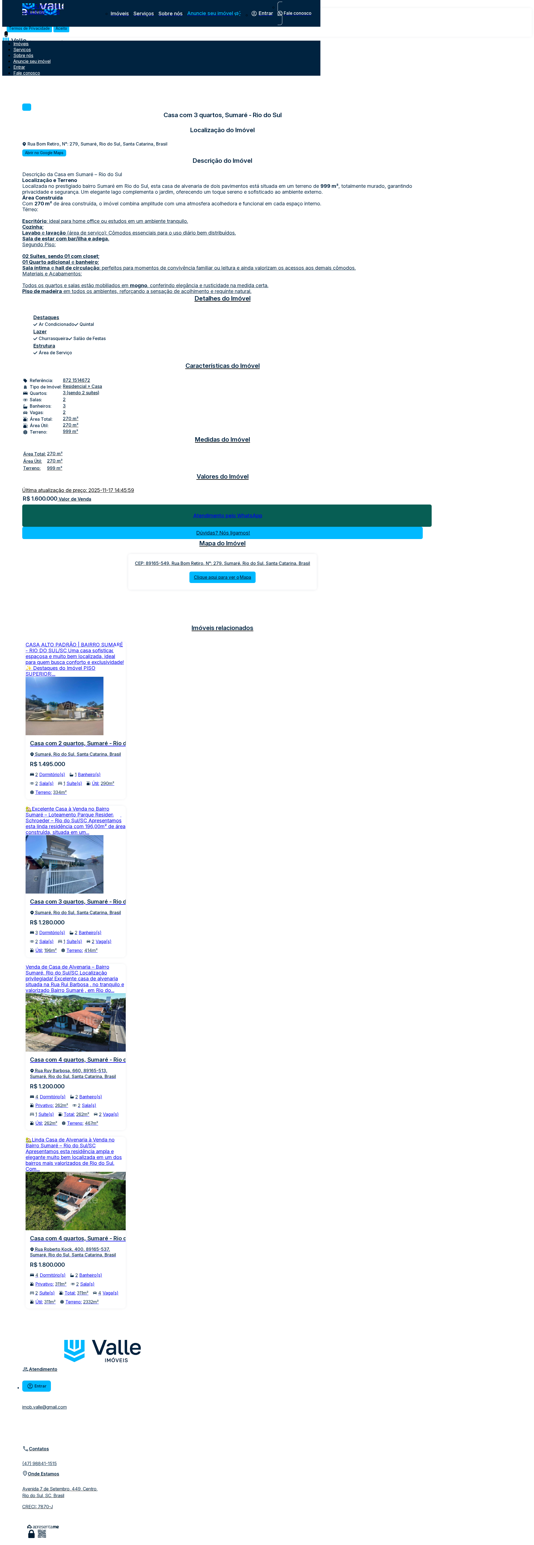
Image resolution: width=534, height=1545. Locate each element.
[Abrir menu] (6, 34)
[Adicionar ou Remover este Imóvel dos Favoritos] (117, 650)
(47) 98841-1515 (39, 1463)
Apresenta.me (43, 1527)
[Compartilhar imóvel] (26, 107)
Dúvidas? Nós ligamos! (223, 533)
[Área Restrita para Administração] (31, 1534)
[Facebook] (27, 1427)
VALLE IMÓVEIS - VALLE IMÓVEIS (42, 9)
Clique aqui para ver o (222, 577)
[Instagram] (27, 1437)
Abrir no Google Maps (44, 153)
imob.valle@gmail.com (44, 1407)
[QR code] (42, 1534)
